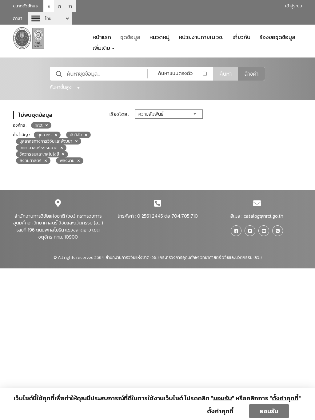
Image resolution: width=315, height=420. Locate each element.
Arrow (50, 18)
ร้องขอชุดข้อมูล (277, 36)
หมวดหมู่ (159, 36)
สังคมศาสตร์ (31, 160)
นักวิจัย (76, 135)
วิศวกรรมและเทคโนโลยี (39, 154)
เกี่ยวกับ (241, 36)
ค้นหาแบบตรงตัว (175, 73)
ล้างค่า (251, 73)
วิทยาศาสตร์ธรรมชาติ (39, 148)
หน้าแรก (102, 36)
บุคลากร (45, 135)
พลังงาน (67, 160)
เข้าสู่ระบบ (293, 6)
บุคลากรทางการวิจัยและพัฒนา (46, 141)
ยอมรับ (269, 411)
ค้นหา (225, 73)
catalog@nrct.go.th (263, 216)
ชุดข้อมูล (130, 36)
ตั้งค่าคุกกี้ (220, 411)
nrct (38, 125)
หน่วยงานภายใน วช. (201, 36)
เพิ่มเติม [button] (102, 47)
